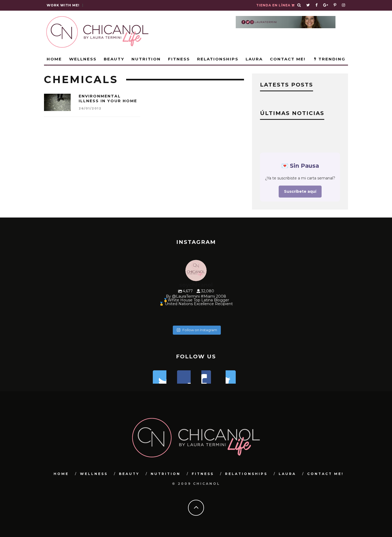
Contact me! (287, 59)
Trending (331, 59)
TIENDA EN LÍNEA (273, 5)
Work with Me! (63, 5)
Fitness (179, 59)
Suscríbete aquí (300, 191)
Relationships (217, 59)
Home (54, 59)
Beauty (114, 59)
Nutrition (146, 59)
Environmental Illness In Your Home (108, 98)
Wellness (83, 59)
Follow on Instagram (199, 330)
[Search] (299, 5)
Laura (254, 59)
